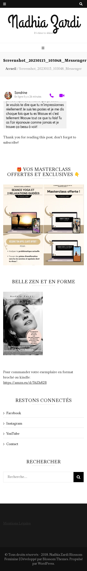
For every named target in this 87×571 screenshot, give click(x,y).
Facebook (13, 413)
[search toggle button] (81, 4)
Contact (12, 444)
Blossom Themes (55, 559)
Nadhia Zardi (43, 22)
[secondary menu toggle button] (4, 4)
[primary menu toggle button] (43, 48)
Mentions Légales (17, 523)
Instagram (14, 423)
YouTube (12, 433)
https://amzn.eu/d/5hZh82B (25, 382)
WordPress (46, 563)
